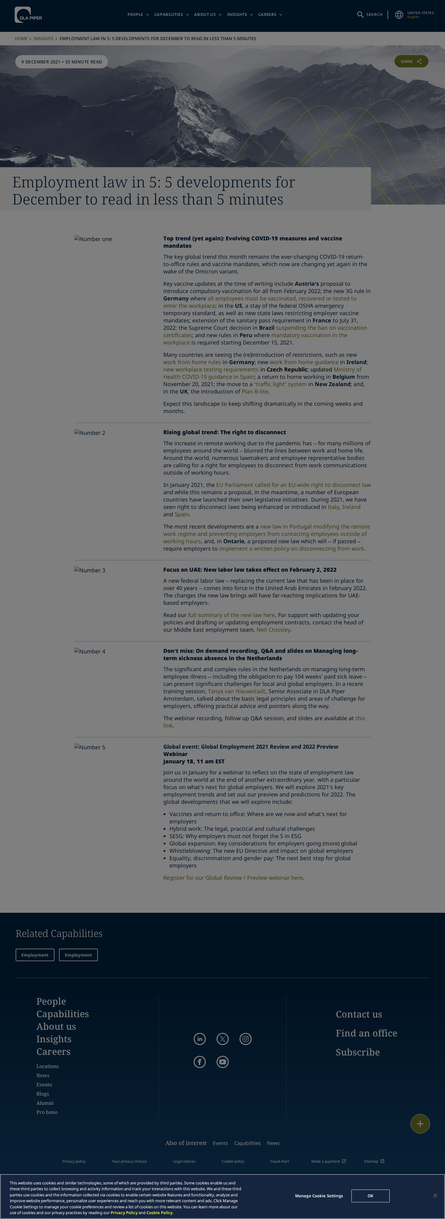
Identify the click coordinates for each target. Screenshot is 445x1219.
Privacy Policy (124, 1212)
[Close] (435, 1195)
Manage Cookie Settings (319, 1195)
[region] (222, 1196)
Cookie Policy (159, 1212)
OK (370, 1195)
